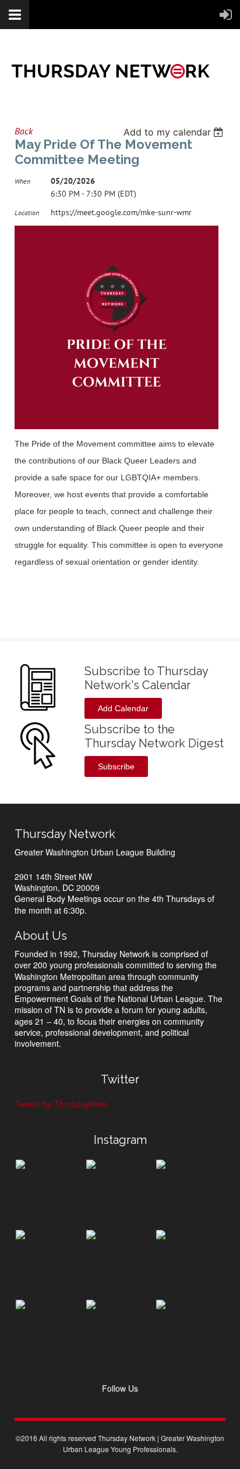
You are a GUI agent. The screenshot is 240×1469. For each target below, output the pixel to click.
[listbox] (174, 132)
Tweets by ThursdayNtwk (61, 1104)
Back (24, 131)
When (22, 181)
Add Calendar (123, 708)
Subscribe (116, 766)
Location (27, 212)
